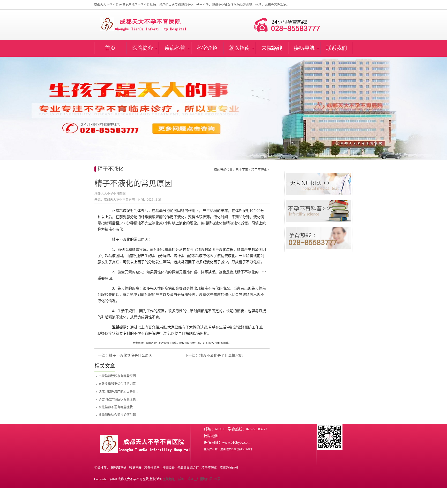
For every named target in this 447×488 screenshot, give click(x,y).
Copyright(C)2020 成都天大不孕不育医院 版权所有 (128, 479)
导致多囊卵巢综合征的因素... (118, 384)
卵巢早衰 (135, 468)
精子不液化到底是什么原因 (130, 355)
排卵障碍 (168, 468)
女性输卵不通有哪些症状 (116, 407)
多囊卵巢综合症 (188, 468)
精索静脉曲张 (229, 468)
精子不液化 (110, 169)
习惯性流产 (152, 468)
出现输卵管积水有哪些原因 (117, 376)
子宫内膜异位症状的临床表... (118, 399)
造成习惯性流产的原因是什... (118, 391)
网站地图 (211, 436)
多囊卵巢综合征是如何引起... (118, 415)
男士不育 (242, 170)
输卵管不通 (118, 468)
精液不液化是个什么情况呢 (221, 355)
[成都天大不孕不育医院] (223, 108)
